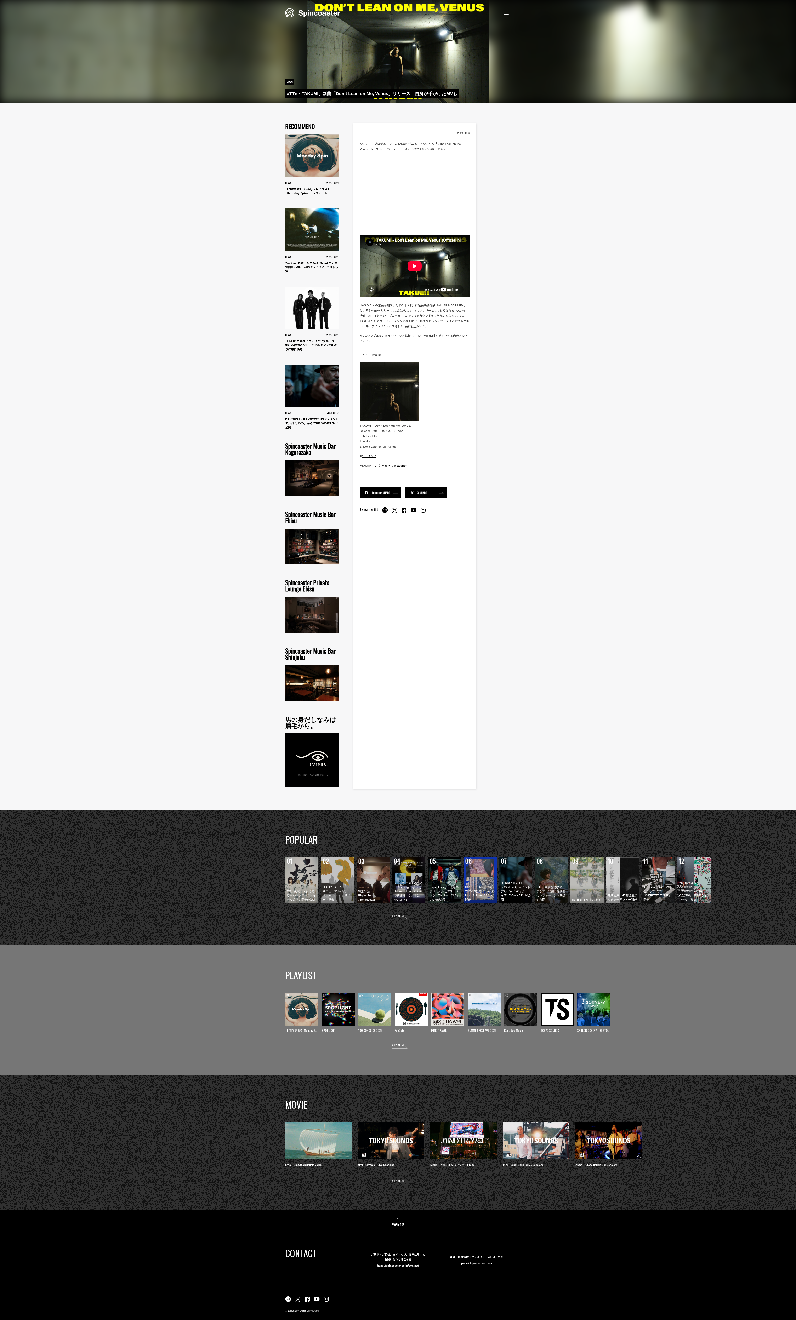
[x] (394, 512)
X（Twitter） (383, 465)
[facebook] (404, 512)
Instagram (400, 465)
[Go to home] (312, 12)
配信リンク (369, 456)
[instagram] (423, 512)
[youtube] (413, 512)
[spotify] (385, 512)
